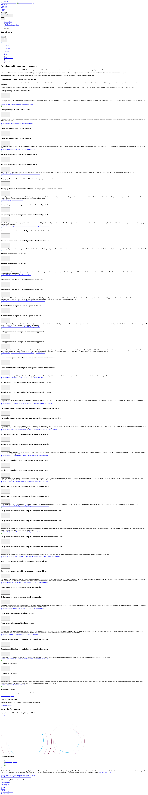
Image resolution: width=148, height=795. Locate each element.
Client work (32, 775)
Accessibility (4, 786)
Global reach (22, 777)
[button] (17, 3)
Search (3, 12)
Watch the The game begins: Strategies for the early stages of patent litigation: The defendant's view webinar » (30, 556)
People (2, 775)
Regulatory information (7, 792)
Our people (4, 7)
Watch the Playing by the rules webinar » (12, 200)
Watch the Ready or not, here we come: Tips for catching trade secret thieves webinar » (24, 582)
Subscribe (3, 716)
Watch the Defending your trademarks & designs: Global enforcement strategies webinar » (25, 455)
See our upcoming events (7, 696)
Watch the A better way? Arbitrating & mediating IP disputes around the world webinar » (25, 506)
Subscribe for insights (6, 705)
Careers (10, 777)
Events (6, 777)
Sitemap (3, 790)
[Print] (3, 37)
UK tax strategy (5, 793)
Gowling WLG (8, 22)
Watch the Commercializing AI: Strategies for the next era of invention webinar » (22, 377)
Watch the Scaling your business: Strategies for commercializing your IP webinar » (23, 353)
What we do (4, 6)
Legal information (5, 782)
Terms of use (4, 787)
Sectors (6, 775)
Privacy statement (5, 784)
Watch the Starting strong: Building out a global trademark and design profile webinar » (24, 481)
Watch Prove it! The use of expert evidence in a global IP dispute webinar (20, 327)
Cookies (3, 789)
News (27, 775)
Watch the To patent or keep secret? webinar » (13, 684)
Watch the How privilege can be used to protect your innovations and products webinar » (25, 226)
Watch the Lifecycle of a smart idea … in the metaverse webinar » (18, 149)
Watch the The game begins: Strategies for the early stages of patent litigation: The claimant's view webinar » (30, 531)
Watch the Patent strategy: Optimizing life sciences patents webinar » (19, 634)
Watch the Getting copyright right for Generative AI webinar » (17, 104)
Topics (2, 10)
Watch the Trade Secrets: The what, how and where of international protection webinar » (25, 658)
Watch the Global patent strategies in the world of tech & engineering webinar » (22, 608)
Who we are (4, 4)
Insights (3, 9)
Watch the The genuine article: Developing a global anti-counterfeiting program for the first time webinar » (29, 429)
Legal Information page (104, 772)
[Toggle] (5, 95)
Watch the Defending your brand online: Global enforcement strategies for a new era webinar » (26, 403)
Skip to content (5, 1)
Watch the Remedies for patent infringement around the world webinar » (20, 174)
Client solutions (17, 775)
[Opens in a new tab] (10, 760)
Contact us (28, 777)
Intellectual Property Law (12, 25)
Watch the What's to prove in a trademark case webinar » (16, 275)
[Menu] (3, 18)
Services (7, 23)
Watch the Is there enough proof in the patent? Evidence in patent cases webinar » (23, 301)
